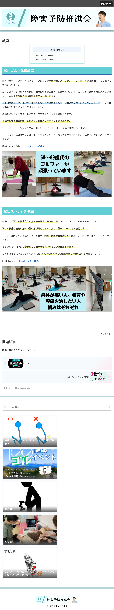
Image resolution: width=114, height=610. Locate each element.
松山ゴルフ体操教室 (45, 55)
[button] (108, 407)
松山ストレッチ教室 (45, 59)
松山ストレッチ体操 (28, 260)
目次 (52, 49)
